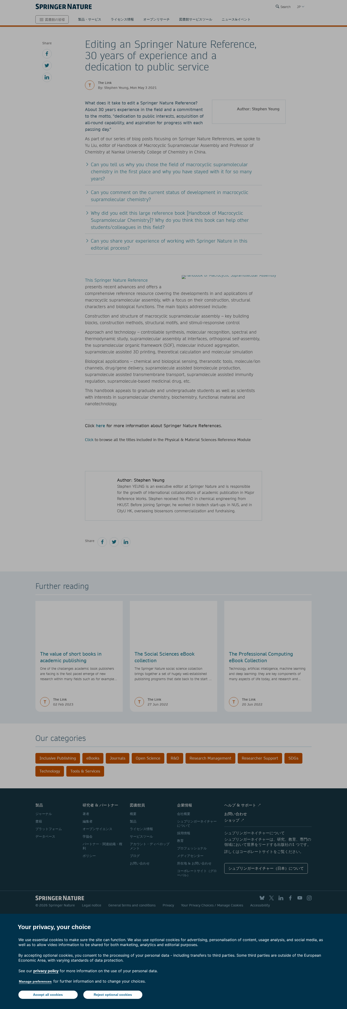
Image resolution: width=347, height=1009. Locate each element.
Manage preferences (35, 981)
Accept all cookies (48, 995)
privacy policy (46, 970)
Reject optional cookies (113, 995)
